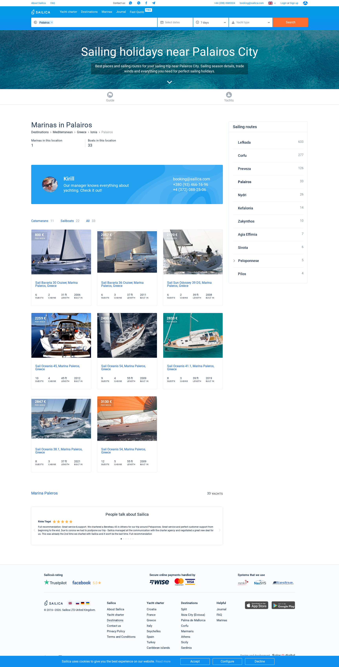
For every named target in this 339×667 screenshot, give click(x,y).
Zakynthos (246, 221)
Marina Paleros (44, 493)
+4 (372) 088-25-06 (189, 189)
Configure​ (227, 661)
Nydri (242, 195)
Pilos (242, 274)
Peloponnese (248, 261)
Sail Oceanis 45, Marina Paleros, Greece (57, 367)
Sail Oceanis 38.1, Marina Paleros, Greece (58, 450)
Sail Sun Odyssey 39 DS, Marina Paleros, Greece (189, 284)
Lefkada (244, 142)
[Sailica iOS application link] (256, 609)
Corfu (242, 155)
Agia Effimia (247, 234)
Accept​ (195, 661)
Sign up (294, 3)
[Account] (305, 3)
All (88, 221)
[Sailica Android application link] (283, 609)
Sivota (243, 247)
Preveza (244, 169)
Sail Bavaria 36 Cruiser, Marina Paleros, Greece (122, 284)
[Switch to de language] (82, 603)
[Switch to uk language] (87, 603)
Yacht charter (68, 12)
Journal (121, 12)
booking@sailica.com (252, 3)
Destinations (89, 12)
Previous (34, 530)
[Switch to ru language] (77, 603)
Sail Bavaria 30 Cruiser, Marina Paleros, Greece (56, 284)
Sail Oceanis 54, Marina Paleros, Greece (123, 367)
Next (219, 530)
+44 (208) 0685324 (224, 3)
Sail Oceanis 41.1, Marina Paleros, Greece (190, 367)
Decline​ (260, 661)
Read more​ (163, 661)
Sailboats (67, 221)
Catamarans (39, 221)
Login (284, 3)
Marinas (107, 12)
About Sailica (38, 3)
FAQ (52, 3)
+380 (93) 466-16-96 (190, 184)
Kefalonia (245, 208)
